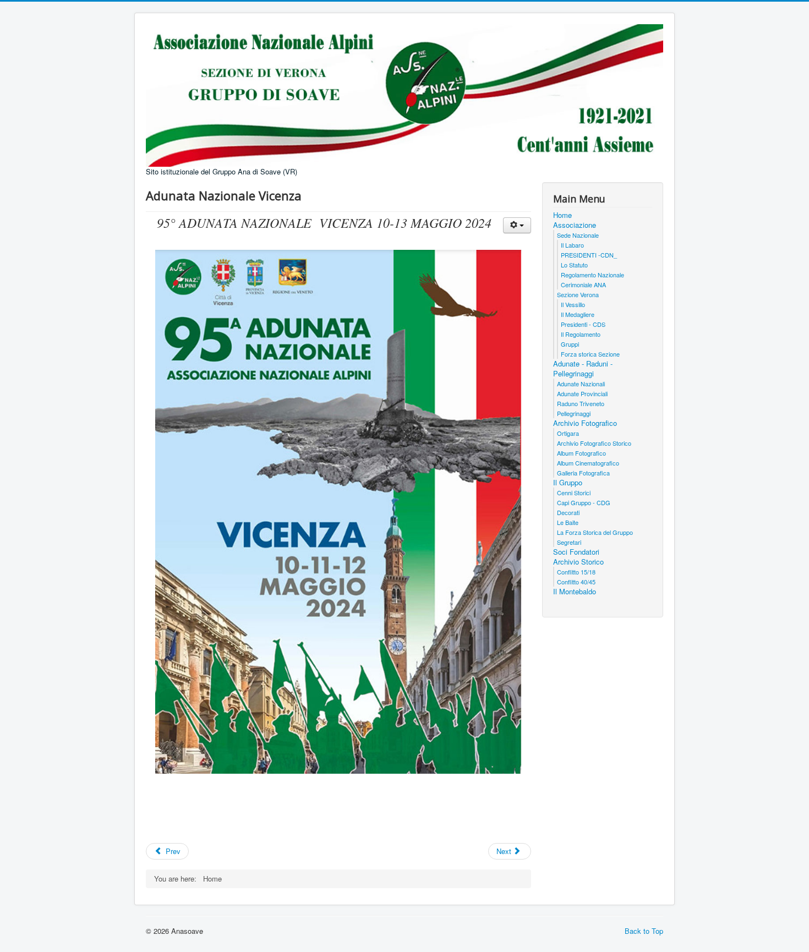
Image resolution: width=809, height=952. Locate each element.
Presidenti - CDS (583, 324)
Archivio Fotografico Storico (594, 443)
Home (562, 215)
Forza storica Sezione (590, 353)
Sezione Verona (578, 294)
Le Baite (567, 522)
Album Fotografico (581, 452)
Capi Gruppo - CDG (583, 502)
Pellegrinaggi (574, 413)
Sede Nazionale (578, 235)
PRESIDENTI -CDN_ (589, 254)
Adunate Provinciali (582, 393)
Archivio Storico (578, 562)
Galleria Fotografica (583, 472)
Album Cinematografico (588, 462)
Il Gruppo (567, 483)
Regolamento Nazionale (592, 274)
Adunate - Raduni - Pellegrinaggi (583, 369)
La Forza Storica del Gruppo (595, 532)
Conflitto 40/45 (576, 581)
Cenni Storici (574, 492)
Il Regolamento (580, 334)
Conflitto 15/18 (576, 571)
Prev (172, 851)
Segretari (569, 542)
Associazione (574, 225)
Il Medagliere (577, 314)
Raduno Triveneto (580, 403)
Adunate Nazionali (581, 383)
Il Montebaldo (574, 592)
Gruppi (570, 344)
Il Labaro (572, 244)
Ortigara (568, 433)
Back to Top (644, 931)
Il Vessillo (573, 304)
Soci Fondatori (576, 552)
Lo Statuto (574, 264)
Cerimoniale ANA (583, 284)
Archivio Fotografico (585, 423)
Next (504, 851)
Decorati (568, 512)
